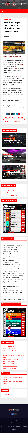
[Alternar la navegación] (15, 11)
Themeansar (14, 422)
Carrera (6, 19)
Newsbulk (22, 420)
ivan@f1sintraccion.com (9, 394)
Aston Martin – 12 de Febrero (11, 359)
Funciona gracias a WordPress (9, 420)
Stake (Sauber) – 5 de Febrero (11, 351)
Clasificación (7, 154)
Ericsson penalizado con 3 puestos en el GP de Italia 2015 (18, 119)
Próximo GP (7, 426)
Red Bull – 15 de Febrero (9, 368)
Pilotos (12, 426)
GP (9, 19)
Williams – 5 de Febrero (9, 348)
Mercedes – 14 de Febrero (10, 366)
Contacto (14, 429)
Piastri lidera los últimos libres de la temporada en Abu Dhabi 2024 (13, 174)
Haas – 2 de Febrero (8, 346)
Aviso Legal (24, 426)
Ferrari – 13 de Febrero (9, 361)
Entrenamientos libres (9, 170)
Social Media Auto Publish (8, 433)
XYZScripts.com (22, 433)
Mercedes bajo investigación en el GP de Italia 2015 (9, 119)
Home (2, 426)
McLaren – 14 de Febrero (9, 364)
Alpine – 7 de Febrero (8, 353)
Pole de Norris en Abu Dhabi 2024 (12, 157)
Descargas (18, 426)
